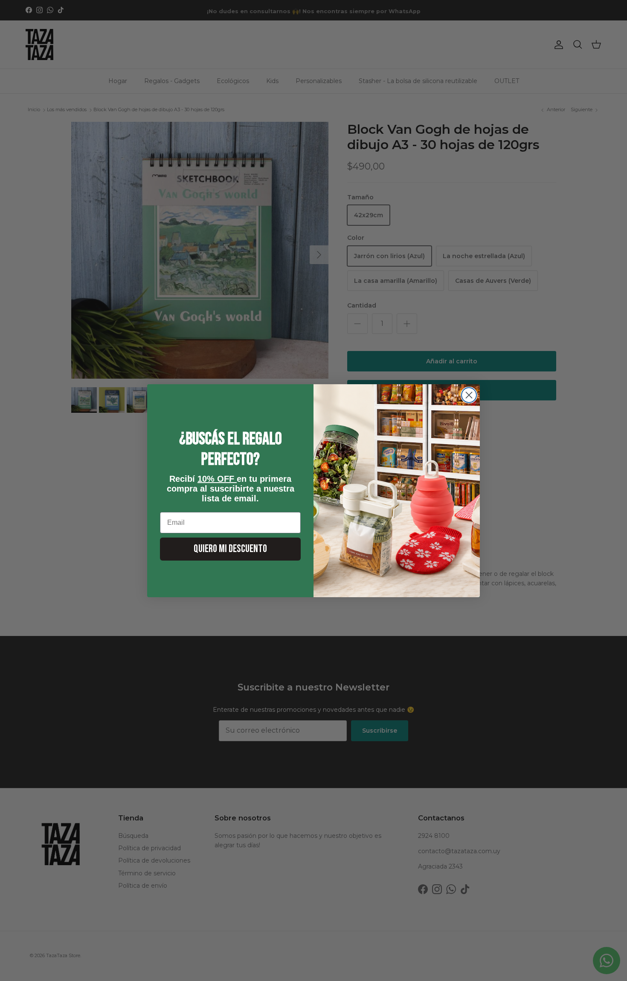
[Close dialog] (469, 395)
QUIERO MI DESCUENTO (230, 548)
